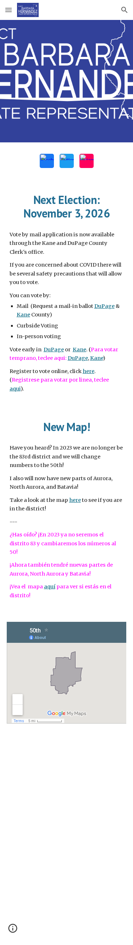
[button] (8, 10)
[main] (67, 206)
